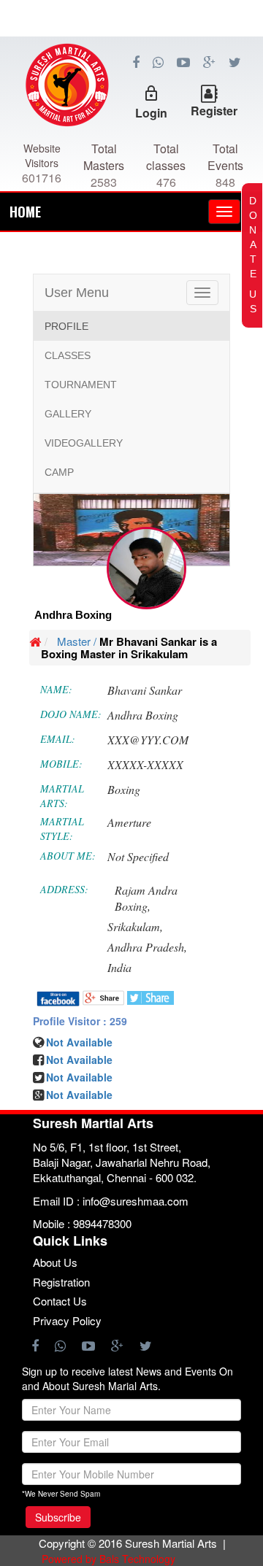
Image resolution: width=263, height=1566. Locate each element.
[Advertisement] (131, 102)
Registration (61, 1281)
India (119, 967)
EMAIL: (57, 739)
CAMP (59, 472)
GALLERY (68, 414)
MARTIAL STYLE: (62, 828)
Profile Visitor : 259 (80, 1021)
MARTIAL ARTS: (62, 796)
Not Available (79, 1042)
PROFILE (66, 326)
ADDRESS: (64, 889)
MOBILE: (61, 764)
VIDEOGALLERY (84, 443)
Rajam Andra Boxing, (146, 898)
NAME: (56, 689)
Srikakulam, (135, 926)
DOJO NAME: (71, 714)
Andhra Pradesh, (147, 946)
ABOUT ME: (68, 856)
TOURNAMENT (81, 384)
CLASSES (68, 355)
